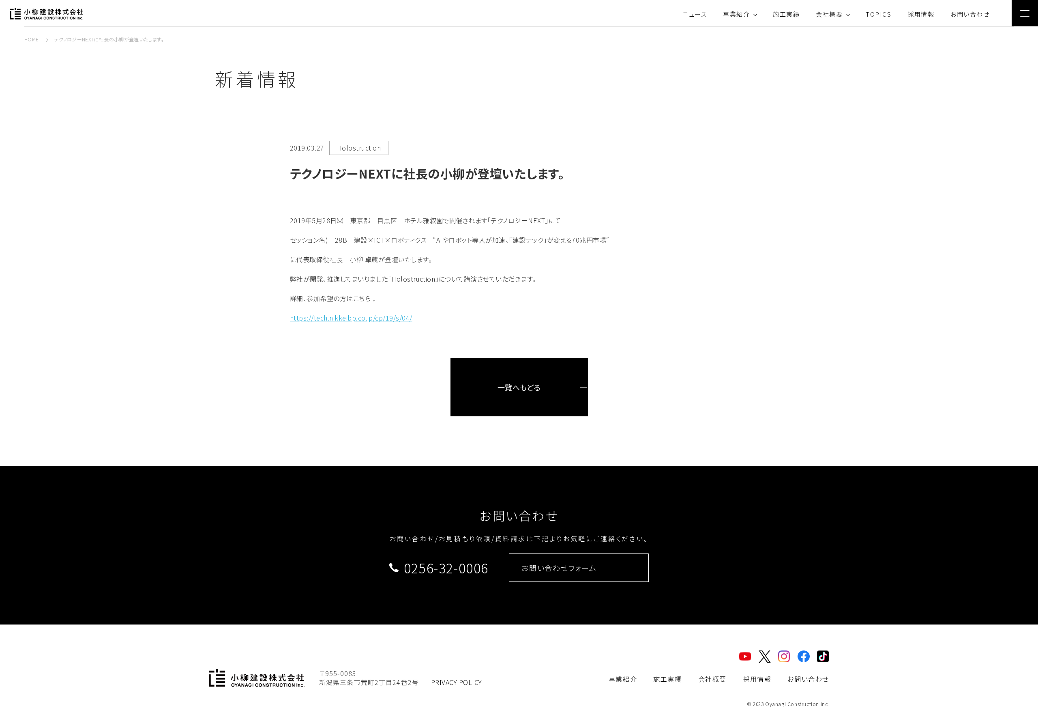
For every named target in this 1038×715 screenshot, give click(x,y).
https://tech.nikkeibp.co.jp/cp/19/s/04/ (351, 318)
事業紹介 (736, 14)
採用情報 (920, 14)
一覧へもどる (519, 387)
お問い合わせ (969, 14)
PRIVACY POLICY (456, 682)
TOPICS (878, 14)
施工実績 (786, 14)
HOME (31, 39)
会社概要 (829, 14)
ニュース (694, 14)
